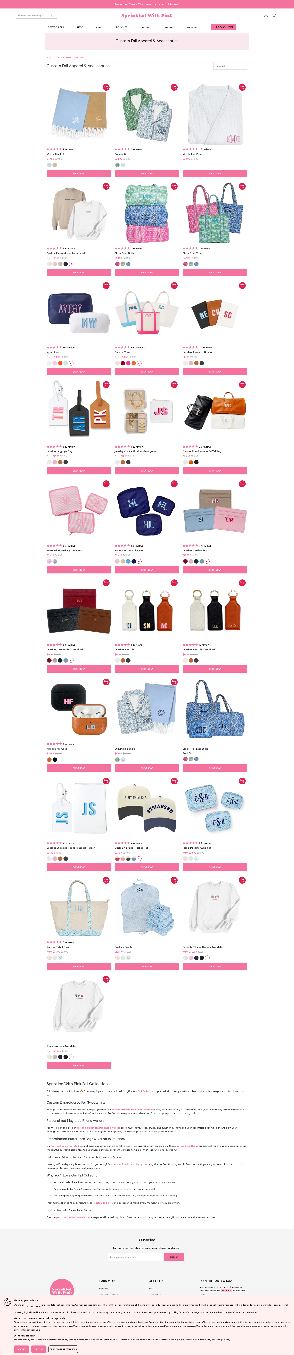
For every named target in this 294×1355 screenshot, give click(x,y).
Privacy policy (204, 1339)
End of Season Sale (156, 4)
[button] (99, 27)
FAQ (151, 1288)
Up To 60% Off (223, 27)
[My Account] (266, 15)
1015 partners (33, 1306)
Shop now (79, 173)
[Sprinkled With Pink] (147, 15)
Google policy (223, 1339)
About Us (103, 1288)
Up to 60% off (147, 4)
